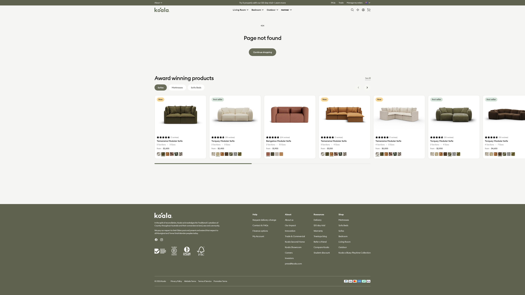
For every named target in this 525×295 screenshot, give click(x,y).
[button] (240, 9)
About (157, 3)
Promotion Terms (220, 281)
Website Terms (190, 281)
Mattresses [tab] (177, 87)
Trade (341, 3)
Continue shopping (262, 52)
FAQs (333, 3)
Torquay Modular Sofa (223, 141)
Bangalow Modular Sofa (278, 141)
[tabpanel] (262, 129)
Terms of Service (204, 281)
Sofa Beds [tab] (196, 87)
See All (368, 78)
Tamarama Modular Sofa (170, 141)
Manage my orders (354, 3)
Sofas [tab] (161, 87)
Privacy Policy (176, 281)
